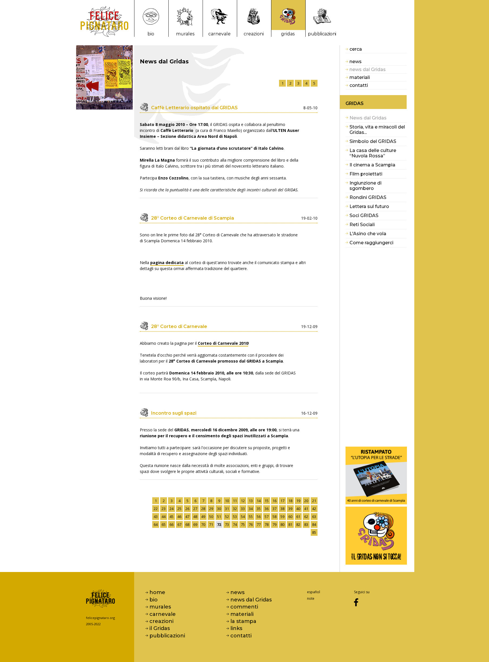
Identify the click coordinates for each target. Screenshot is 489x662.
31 (227, 508)
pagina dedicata (167, 262)
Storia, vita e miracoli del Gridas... (377, 129)
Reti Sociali (362, 224)
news (355, 61)
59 (282, 516)
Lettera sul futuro (369, 206)
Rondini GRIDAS (367, 197)
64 (156, 524)
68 (187, 524)
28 (203, 508)
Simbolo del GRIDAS (372, 141)
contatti (358, 85)
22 (156, 508)
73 (227, 524)
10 (227, 500)
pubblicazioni (322, 34)
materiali (359, 77)
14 (259, 500)
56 (259, 516)
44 (164, 516)
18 (290, 500)
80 (282, 524)
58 (274, 516)
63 (314, 516)
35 (259, 508)
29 (211, 508)
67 (179, 524)
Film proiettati (365, 174)
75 (243, 524)
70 (203, 524)
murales (185, 34)
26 (187, 508)
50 (211, 516)
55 (251, 516)
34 (251, 508)
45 (171, 516)
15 (267, 500)
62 (306, 516)
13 (251, 500)
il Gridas (159, 628)
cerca (355, 49)
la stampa (243, 621)
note (310, 598)
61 (298, 516)
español (313, 592)
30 (219, 508)
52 (227, 516)
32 (235, 508)
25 (179, 508)
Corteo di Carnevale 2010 (223, 343)
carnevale (219, 34)
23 (164, 508)
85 (314, 532)
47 (187, 516)
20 (306, 500)
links (236, 628)
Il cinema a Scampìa (372, 165)
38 (282, 508)
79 (274, 524)
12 (243, 500)
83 (306, 524)
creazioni (254, 34)
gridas (288, 34)
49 (203, 516)
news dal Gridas (251, 600)
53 (235, 516)
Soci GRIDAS (363, 215)
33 (243, 508)
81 (290, 524)
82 (298, 524)
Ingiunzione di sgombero (365, 185)
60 (290, 516)
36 (267, 508)
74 (235, 524)
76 (251, 524)
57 (267, 516)
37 (274, 508)
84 (314, 524)
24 (171, 508)
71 (211, 524)
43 (156, 516)
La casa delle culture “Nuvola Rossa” (372, 153)
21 (314, 500)
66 (171, 524)
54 (243, 516)
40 (298, 508)
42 (314, 508)
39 (290, 508)
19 (298, 500)
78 (267, 524)
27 (195, 508)
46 (179, 516)
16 (274, 500)
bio (150, 34)
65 (164, 524)
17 (282, 500)
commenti (244, 607)
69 (195, 524)
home (157, 592)
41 (306, 508)
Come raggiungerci (371, 242)
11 (235, 500)
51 (219, 516)
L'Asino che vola (367, 233)
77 (259, 524)
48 (195, 516)
